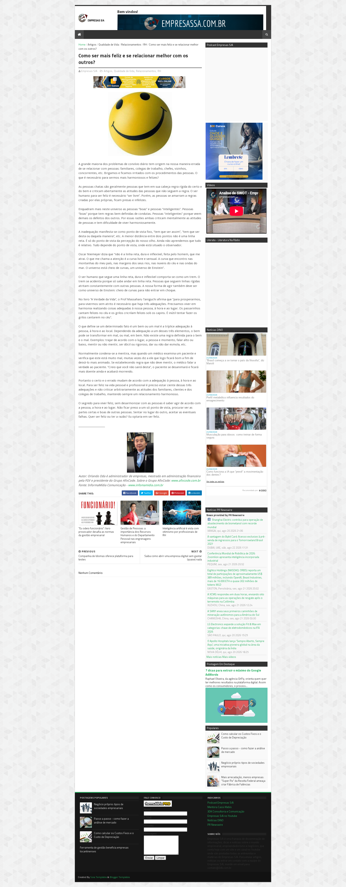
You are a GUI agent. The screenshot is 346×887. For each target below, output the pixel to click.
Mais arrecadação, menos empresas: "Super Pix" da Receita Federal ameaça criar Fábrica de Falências (243, 780)
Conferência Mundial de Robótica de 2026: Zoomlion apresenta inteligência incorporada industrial (233, 557)
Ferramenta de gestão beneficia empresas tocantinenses (104, 849)
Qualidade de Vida (109, 45)
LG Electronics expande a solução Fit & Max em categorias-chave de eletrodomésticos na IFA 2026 (234, 627)
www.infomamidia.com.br (145, 485)
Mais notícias (214, 657)
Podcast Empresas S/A (220, 803)
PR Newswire (215, 825)
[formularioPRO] (158, 806)
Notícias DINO (215, 820)
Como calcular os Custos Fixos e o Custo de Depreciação (241, 735)
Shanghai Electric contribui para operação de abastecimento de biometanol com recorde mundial (235, 523)
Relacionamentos (131, 45)
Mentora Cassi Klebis (219, 807)
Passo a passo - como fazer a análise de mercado (243, 750)
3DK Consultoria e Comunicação (225, 811)
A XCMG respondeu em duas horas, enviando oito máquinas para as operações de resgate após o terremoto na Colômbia (235, 597)
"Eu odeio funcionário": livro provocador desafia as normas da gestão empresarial (96, 531)
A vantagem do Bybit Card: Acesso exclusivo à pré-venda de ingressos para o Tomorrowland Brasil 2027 (236, 540)
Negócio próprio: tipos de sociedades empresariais (243, 764)
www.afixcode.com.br (186, 480)
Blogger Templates (120, 877)
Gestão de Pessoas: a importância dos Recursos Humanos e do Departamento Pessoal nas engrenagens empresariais (138, 535)
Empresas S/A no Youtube (222, 816)
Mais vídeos (229, 657)
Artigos (92, 45)
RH (145, 45)
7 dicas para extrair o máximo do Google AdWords (233, 672)
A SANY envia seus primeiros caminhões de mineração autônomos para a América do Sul (233, 613)
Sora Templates (98, 877)
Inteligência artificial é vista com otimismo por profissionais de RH (181, 531)
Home (81, 45)
